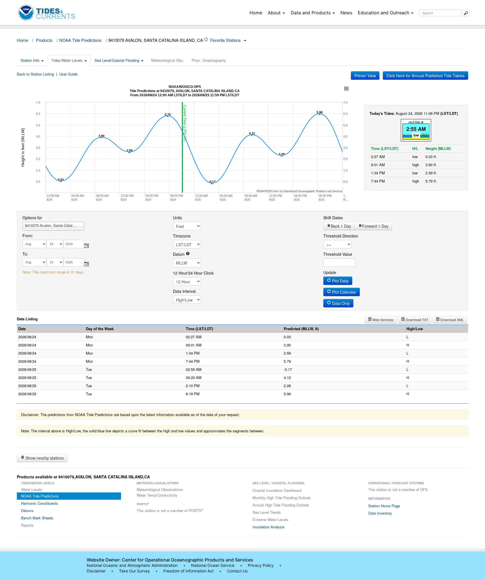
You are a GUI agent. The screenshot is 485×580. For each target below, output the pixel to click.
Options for (32, 217)
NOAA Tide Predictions (80, 40)
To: (25, 254)
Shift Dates (333, 217)
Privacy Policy (261, 565)
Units (177, 217)
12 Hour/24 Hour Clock (193, 273)
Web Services (383, 319)
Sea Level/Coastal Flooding (117, 60)
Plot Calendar (343, 292)
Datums (27, 510)
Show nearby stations (44, 458)
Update (329, 272)
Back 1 (341, 226)
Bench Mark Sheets (37, 517)
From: (27, 235)
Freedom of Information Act (188, 570)
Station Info (29, 60)
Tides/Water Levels (67, 60)
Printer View (365, 75)
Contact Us (237, 570)
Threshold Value (337, 254)
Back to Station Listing (35, 74)
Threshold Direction (340, 236)
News (346, 12)
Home (256, 12)
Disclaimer (96, 570)
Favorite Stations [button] (226, 40)
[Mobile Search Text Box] (465, 12)
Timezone (182, 236)
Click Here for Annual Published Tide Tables (425, 75)
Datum (179, 254)
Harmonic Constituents (39, 503)
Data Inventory (380, 513)
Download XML (452, 319)
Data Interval (184, 291)
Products (44, 40)
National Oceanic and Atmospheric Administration (132, 565)
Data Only (340, 303)
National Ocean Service (212, 565)
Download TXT (416, 319)
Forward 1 (375, 226)
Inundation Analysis (269, 526)
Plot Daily (340, 281)
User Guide (68, 74)
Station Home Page (384, 505)
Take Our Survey (135, 570)
